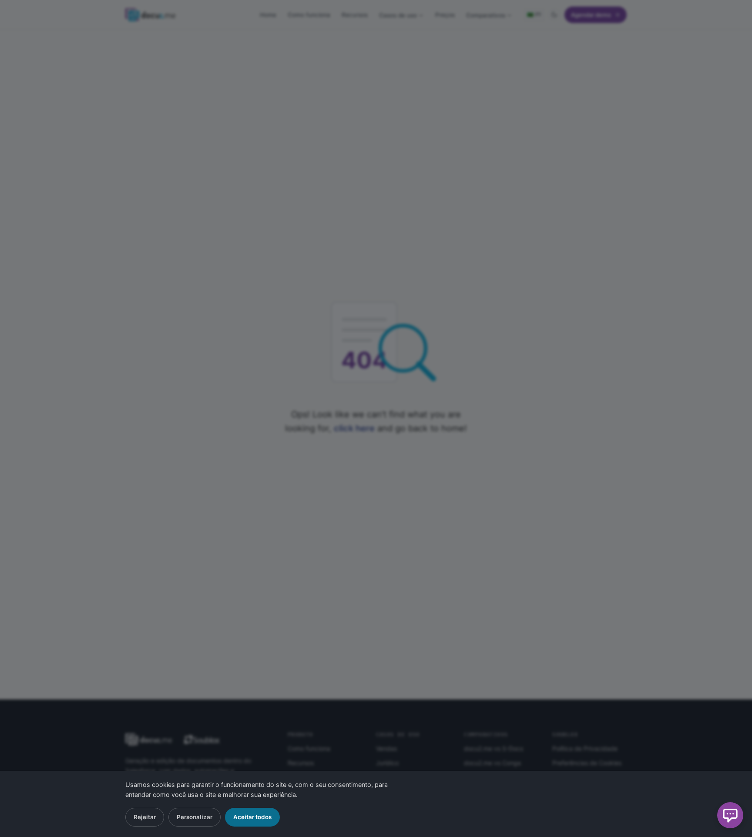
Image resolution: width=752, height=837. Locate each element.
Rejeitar (145, 816)
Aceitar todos (252, 816)
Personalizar (194, 816)
